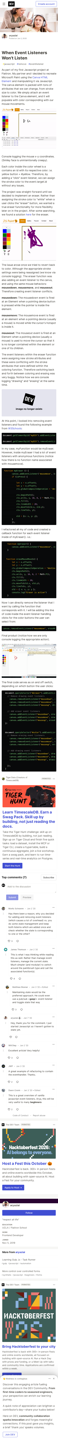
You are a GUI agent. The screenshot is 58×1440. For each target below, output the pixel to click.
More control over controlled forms (22, 1273)
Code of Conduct (20, 1115)
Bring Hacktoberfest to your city (28, 1346)
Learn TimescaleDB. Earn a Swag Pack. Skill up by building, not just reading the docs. (29, 819)
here (28, 214)
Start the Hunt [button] (12, 865)
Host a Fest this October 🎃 (27, 1163)
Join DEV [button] (10, 1434)
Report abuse (39, 1115)
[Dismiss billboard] (54, 1378)
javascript (9, 64)
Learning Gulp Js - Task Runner (18, 1261)
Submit (12, 897)
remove (21, 64)
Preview (27, 897)
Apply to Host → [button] (13, 1187)
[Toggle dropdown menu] (54, 779)
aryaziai (13, 35)
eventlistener (36, 64)
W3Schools (15, 428)
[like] (10, 1037)
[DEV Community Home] (11, 4)
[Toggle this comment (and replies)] (4, 913)
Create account (46, 4)
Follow (29, 1212)
